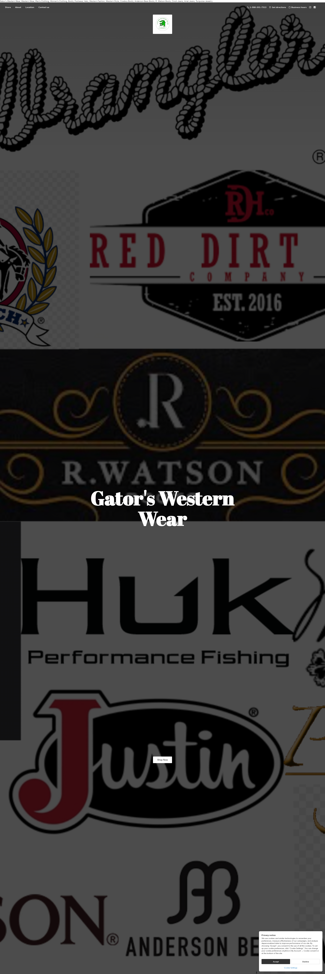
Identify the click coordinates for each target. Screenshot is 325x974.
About (18, 7)
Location (30, 7)
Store (8, 7)
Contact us (43, 7)
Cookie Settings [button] (290, 968)
